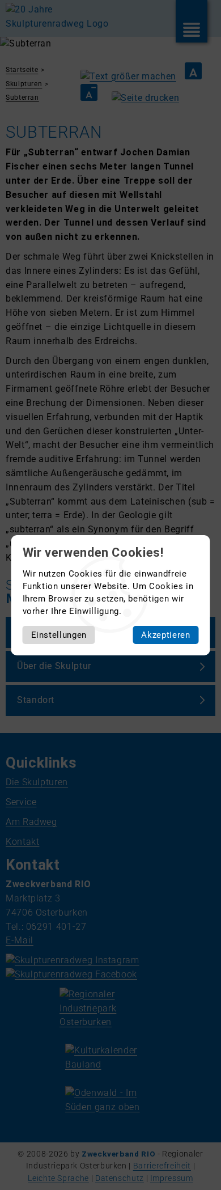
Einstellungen (59, 635)
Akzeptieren (165, 635)
